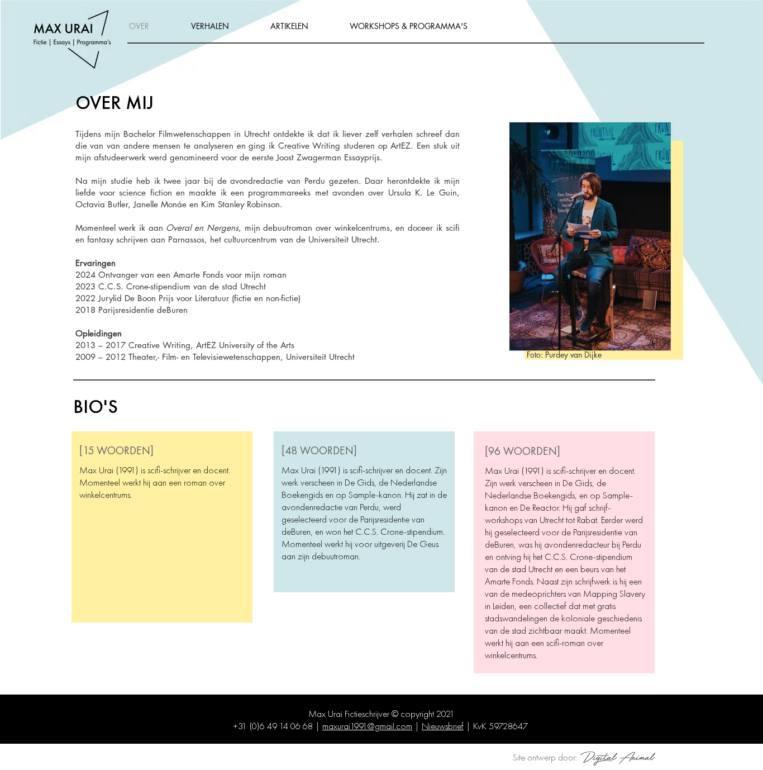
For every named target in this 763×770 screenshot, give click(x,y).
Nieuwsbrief (443, 726)
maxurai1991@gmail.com (367, 726)
